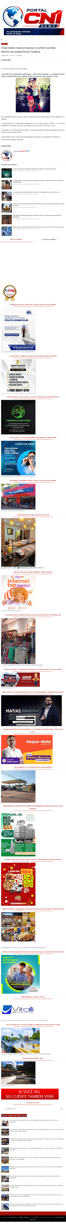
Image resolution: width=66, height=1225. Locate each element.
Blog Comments (17, 239)
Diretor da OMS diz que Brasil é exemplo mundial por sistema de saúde (34, 169)
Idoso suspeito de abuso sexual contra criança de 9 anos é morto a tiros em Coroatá (38, 227)
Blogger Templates (24, 1217)
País (2, 44)
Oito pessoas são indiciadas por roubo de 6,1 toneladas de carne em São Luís (36, 192)
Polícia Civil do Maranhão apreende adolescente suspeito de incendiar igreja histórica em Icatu (38, 204)
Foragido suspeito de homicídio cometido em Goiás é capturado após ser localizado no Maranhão (38, 181)
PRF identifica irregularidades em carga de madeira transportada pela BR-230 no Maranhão (37, 216)
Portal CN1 (23, 151)
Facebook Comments (50, 239)
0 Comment (19, 55)
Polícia (6, 44)
